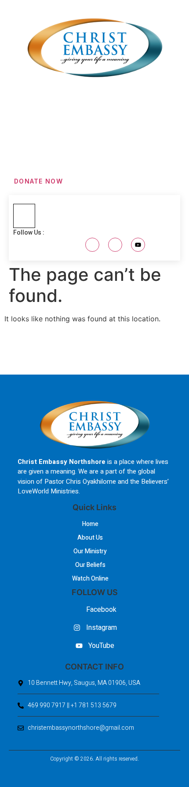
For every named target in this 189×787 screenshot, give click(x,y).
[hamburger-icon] (24, 216)
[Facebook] (92, 245)
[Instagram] (115, 245)
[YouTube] (138, 245)
